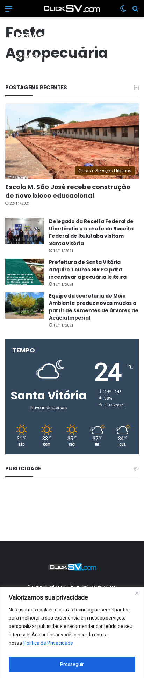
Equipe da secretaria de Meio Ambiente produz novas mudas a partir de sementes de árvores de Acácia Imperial (93, 306)
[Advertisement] (72, 508)
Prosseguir (72, 664)
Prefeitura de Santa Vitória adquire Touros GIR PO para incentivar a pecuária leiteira (88, 269)
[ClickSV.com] (72, 8)
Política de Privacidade (48, 643)
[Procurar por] (135, 11)
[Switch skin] (123, 11)
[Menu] (8, 11)
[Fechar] (136, 593)
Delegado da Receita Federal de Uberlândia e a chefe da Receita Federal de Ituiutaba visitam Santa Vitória (91, 232)
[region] (72, 632)
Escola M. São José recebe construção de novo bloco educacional (67, 191)
